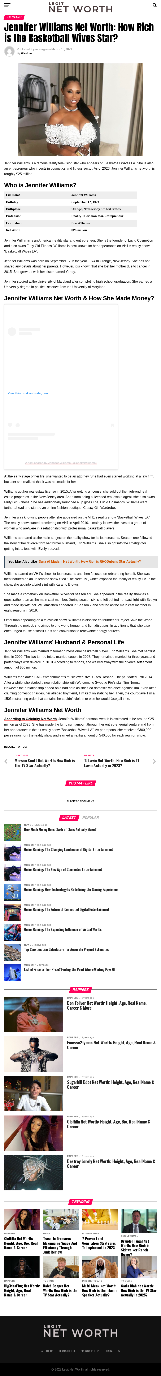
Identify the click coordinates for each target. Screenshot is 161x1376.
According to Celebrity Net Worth (30, 719)
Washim (26, 53)
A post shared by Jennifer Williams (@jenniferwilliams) (61, 462)
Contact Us (112, 1351)
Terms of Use (66, 1351)
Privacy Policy (90, 1351)
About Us (47, 1351)
